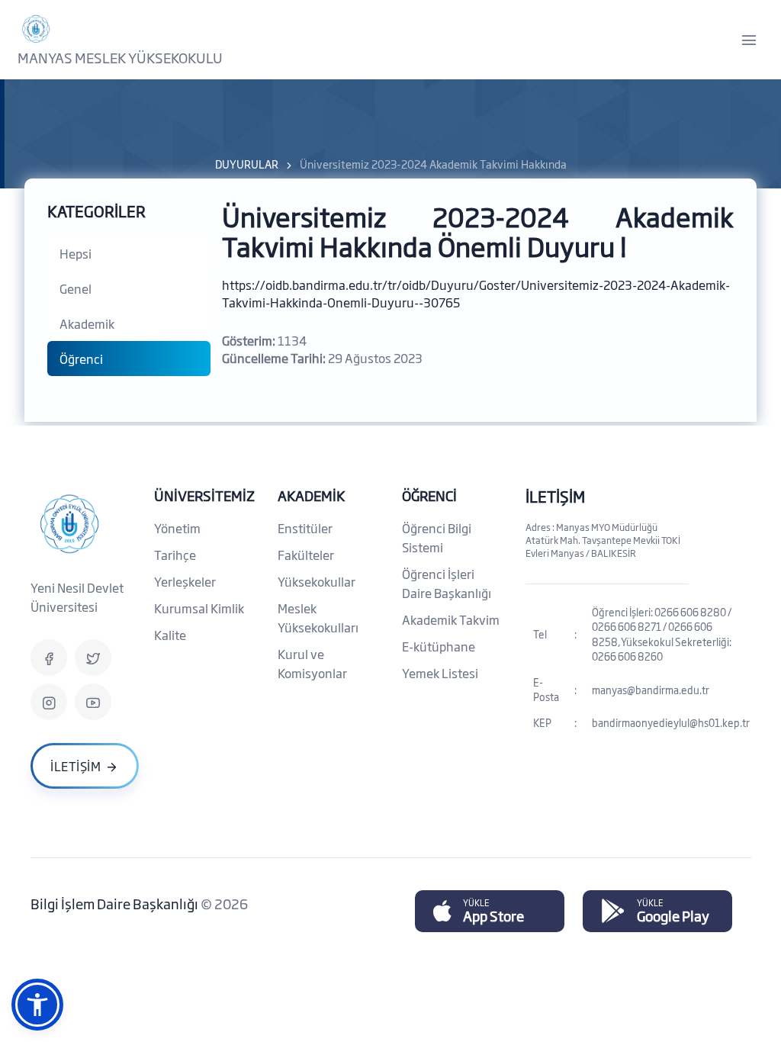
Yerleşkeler (185, 581)
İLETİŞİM (555, 495)
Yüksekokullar (316, 581)
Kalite (170, 635)
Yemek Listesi (440, 673)
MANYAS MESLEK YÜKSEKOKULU (120, 57)
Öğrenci (81, 358)
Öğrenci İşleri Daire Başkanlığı (446, 583)
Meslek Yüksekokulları (318, 617)
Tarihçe (175, 554)
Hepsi (75, 253)
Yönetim (177, 528)
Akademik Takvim (451, 619)
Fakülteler (306, 554)
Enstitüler (305, 528)
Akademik (86, 323)
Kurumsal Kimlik (199, 608)
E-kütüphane (438, 646)
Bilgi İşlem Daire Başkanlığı (116, 903)
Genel (75, 288)
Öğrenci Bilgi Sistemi (436, 537)
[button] (37, 1005)
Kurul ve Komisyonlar (312, 663)
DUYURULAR (246, 164)
